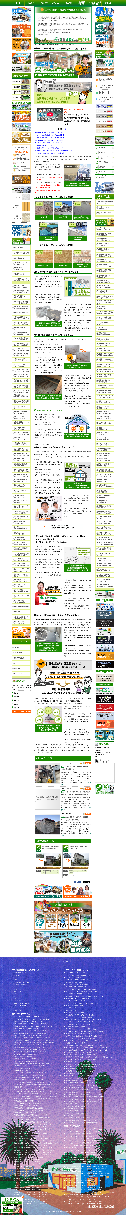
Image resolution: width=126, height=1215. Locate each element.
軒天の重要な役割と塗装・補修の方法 (20, 428)
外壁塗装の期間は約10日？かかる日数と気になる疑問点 (29, 1035)
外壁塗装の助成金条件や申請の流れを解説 (104, 239)
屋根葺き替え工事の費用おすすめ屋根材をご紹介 (21, 302)
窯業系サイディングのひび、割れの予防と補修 (104, 402)
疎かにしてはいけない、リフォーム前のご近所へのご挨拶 (29, 1045)
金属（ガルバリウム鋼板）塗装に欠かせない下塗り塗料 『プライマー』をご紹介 (88, 1197)
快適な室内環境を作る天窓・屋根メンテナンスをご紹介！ (81, 1068)
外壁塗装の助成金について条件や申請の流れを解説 (80, 1033)
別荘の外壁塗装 (70, 1115)
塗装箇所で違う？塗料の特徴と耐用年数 (103, 333)
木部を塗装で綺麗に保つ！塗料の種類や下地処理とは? (105, 470)
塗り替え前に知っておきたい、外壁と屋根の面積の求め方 (29, 1131)
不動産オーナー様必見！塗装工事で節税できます (104, 365)
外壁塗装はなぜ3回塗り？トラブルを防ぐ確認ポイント (28, 1105)
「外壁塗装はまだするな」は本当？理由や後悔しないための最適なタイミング (35, 1040)
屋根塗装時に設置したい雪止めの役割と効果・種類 (21, 454)
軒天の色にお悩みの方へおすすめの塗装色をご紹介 (21, 433)
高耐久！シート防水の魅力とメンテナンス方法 (21, 575)
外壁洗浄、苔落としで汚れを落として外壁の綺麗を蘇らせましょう (84, 1101)
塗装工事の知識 (18, 247)
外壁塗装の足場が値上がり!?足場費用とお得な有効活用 (81, 1120)
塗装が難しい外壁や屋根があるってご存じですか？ (105, 396)
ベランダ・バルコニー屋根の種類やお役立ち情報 (21, 554)
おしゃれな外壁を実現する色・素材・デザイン (105, 517)
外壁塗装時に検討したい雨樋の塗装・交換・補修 (21, 449)
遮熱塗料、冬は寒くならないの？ (75, 1178)
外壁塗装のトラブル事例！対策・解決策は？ (105, 506)
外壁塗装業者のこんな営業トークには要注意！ (105, 386)
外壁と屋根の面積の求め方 (21, 606)
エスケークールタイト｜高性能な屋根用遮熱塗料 (79, 1145)
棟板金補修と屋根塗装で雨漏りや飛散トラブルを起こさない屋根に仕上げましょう (36, 1143)
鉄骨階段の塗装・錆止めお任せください (21, 517)
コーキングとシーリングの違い (21, 596)
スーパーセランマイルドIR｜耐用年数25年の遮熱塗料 (80, 1136)
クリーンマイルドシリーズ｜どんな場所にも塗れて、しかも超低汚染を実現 (86, 1161)
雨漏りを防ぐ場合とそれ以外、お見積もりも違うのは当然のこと (53, 150)
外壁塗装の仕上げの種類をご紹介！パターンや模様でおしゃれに (31, 1204)
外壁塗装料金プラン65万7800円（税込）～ (78, 984)
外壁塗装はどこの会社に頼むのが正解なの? (25, 1119)
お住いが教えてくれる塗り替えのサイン (20, 263)
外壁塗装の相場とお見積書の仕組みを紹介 (104, 260)
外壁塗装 (21, 81)
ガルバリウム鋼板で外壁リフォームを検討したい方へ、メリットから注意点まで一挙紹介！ (38, 1075)
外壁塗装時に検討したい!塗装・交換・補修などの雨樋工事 (82, 1073)
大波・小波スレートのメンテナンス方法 (20, 622)
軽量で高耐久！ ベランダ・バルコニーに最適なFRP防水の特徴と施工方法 (34, 1150)
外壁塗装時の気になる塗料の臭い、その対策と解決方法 (29, 1047)
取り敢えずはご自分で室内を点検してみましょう (49, 142)
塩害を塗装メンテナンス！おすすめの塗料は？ (21, 585)
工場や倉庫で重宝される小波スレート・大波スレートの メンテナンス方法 (34, 1140)
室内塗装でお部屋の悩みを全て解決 (75, 1026)
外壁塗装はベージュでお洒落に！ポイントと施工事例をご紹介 (30, 1192)
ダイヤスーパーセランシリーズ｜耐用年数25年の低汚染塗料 (82, 1140)
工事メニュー (56, 3)
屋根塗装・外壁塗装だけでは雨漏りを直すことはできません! (30, 1052)
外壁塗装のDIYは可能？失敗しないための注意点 (104, 391)
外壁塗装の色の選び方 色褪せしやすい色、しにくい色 (28, 1021)
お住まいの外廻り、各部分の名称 (23, 1068)
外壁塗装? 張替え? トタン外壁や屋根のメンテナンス (80, 1043)
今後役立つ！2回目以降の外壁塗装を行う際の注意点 (80, 1022)
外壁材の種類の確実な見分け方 (101, 307)
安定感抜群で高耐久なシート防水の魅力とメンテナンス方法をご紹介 (32, 1154)
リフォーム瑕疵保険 (19, 984)
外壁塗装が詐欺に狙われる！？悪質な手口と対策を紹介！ (29, 1110)
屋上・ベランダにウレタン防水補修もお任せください (21, 570)
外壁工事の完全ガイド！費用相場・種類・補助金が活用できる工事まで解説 (34, 1042)
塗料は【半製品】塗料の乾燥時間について (21, 590)
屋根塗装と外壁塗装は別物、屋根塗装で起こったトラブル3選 (30, 1115)
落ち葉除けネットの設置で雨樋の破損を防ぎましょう (80, 1078)
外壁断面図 (17, 611)
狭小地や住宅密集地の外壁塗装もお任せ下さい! (21, 480)
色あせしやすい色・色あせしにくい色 (105, 92)
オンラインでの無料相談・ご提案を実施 (104, 228)
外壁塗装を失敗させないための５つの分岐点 (26, 1028)
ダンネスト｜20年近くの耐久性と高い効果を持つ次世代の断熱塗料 (84, 1157)
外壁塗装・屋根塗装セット (21, 92)
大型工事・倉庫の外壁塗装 (73, 1111)
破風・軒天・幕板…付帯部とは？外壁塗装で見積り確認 (81, 1059)
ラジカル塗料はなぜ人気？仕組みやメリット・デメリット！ (30, 1201)
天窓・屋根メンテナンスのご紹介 (20, 438)
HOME (36, 44)
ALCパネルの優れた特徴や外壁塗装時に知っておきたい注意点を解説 (32, 1129)
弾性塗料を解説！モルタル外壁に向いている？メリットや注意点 (31, 1199)
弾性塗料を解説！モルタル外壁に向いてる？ (105, 559)
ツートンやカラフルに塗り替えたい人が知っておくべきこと (106, 99)
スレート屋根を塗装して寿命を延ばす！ (77, 1108)
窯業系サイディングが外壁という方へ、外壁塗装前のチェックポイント (85, 1201)
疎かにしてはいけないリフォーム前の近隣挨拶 (104, 286)
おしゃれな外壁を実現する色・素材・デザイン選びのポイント (30, 1180)
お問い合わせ (18, 668)
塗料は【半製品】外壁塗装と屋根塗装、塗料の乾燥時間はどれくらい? (33, 1122)
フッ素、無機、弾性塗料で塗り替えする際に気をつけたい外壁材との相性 (33, 1138)
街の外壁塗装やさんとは (20, 972)
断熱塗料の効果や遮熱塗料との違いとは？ (104, 480)
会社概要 (108, 3)
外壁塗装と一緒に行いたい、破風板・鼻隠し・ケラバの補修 (82, 1061)
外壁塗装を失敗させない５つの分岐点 (104, 244)
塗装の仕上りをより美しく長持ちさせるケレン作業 (21, 391)
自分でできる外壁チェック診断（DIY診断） (25, 1061)
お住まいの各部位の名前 (21, 312)
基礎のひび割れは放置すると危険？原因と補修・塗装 (28, 1173)
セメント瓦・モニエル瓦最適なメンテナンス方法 (21, 506)
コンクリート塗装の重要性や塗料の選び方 (20, 543)
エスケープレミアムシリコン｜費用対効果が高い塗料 (80, 1143)
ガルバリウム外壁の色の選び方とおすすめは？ (26, 1077)
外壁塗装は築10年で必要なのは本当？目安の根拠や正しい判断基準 (32, 1037)
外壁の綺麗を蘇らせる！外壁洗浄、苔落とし (104, 454)
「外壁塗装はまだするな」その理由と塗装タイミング (21, 279)
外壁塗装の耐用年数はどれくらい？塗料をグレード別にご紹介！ (31, 1080)
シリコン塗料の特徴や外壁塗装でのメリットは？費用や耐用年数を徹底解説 (86, 1166)
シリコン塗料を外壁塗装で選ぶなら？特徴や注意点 (21, 344)
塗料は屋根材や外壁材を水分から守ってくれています (50, 140)
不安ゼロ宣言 (17, 994)
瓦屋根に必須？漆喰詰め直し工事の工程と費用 (78, 1052)
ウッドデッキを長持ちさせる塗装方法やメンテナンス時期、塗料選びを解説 (86, 1089)
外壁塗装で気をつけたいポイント (21, 407)
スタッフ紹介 (18, 652)
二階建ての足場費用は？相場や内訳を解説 (104, 381)
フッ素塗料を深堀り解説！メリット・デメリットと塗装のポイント (32, 1197)
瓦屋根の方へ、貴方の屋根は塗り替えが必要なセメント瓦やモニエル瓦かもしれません (89, 1057)
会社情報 (16, 996)
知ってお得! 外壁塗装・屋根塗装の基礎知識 (25, 1054)
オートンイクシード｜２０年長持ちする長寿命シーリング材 (82, 1164)
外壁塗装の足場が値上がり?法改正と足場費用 (105, 375)
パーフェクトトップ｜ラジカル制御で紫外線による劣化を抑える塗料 (84, 1129)
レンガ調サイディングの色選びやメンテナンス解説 (21, 370)
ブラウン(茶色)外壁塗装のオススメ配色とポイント (104, 548)
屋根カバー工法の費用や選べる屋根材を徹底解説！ (80, 1017)
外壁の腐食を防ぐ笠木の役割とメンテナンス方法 (21, 443)
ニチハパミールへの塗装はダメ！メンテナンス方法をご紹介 (30, 1164)
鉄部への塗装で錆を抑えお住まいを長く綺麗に (21, 512)
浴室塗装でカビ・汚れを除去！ (20, 533)
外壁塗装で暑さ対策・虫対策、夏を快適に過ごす (79, 1117)
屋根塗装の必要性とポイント (74, 1010)
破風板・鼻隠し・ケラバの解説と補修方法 (21, 422)
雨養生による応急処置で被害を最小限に (104, 496)
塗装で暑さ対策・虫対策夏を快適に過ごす (21, 354)
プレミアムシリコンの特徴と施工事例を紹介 (103, 569)
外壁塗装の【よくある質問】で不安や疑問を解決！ (27, 1016)
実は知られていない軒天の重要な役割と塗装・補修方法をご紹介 (83, 1064)
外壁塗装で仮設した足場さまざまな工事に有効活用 (105, 370)
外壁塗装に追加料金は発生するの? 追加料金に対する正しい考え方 (84, 1036)
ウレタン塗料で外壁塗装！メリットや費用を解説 (21, 338)
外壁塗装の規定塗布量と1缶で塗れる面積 (104, 449)
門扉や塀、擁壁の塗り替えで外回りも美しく (78, 1024)
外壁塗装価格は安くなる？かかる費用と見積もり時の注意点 (82, 998)
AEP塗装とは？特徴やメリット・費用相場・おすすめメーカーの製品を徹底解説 (87, 1175)
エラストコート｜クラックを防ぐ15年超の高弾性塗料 (80, 1152)
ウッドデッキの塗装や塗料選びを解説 (20, 527)
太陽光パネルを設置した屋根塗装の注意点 (104, 465)
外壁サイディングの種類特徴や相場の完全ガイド (21, 375)
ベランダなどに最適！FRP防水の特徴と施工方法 (21, 564)
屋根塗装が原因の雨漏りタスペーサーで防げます (21, 475)
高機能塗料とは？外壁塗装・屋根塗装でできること (21, 396)
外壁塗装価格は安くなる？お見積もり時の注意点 (21, 291)
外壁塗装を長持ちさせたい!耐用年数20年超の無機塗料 (105, 354)
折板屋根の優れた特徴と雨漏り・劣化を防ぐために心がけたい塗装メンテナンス (87, 1045)
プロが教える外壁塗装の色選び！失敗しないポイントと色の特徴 (31, 1019)
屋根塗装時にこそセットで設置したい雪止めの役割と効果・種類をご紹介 (86, 1075)
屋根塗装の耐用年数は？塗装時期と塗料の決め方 (104, 512)
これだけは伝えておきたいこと (22, 982)
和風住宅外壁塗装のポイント (103, 428)
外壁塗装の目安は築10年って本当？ (19, 268)
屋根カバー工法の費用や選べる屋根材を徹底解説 (21, 307)
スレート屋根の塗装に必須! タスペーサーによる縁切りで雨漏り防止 (32, 1117)
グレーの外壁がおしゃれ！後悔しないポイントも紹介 (105, 527)
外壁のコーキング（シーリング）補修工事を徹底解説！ (81, 1038)
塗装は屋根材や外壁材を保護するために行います (49, 132)
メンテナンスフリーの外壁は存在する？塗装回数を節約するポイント (32, 1073)
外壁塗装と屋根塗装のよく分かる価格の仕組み (78, 975)
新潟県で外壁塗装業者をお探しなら (23, 1003)
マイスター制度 (18, 989)
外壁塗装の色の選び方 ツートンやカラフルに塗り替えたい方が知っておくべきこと (36, 1026)
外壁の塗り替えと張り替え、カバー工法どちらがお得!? (29, 1066)
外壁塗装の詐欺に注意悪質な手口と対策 (103, 276)
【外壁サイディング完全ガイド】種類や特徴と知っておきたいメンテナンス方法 (35, 1094)
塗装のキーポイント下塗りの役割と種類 (103, 339)
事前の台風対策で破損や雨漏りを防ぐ (103, 491)
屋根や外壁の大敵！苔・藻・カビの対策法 (103, 459)
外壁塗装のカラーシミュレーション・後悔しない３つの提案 (30, 1030)
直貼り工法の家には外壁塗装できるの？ (103, 407)
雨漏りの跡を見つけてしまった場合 (45, 145)
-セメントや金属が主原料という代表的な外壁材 (49, 137)
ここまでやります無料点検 (73, 977)
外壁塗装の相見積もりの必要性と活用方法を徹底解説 (28, 1108)
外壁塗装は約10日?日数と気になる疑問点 (103, 281)
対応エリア (17, 998)
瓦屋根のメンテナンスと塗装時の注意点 (21, 501)
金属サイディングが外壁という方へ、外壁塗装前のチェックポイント (84, 1204)
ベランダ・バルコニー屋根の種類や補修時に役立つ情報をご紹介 (31, 1145)
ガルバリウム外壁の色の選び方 (103, 323)
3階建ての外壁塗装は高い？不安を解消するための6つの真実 (30, 1049)
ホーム (18, 3)
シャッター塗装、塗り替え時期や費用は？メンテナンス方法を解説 (84, 1094)
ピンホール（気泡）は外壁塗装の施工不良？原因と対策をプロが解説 (32, 1098)
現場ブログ (17, 977)
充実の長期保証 (18, 991)
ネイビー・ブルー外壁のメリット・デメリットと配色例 (29, 1183)
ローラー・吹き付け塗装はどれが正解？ (103, 444)
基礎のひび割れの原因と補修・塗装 (102, 501)
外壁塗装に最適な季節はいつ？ (21, 328)
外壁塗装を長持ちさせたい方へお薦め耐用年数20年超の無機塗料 (83, 1189)
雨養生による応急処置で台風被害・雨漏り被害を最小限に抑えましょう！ (33, 1171)
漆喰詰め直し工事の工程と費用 (103, 433)
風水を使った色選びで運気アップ (105, 80)
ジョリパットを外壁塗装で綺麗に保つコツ (105, 438)
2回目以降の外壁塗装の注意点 (102, 328)
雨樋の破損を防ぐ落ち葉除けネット (19, 459)
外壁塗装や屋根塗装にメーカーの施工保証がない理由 (105, 360)
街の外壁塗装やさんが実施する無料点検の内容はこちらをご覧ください (63, 526)
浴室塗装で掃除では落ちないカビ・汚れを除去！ (79, 1092)
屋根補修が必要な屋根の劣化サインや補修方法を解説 (80, 1080)
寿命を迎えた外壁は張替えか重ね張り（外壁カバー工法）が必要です (84, 1019)
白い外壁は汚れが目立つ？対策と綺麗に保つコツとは (105, 538)
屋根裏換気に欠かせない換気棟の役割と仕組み (21, 580)
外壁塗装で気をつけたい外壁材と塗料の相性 (21, 617)
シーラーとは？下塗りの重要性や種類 (103, 349)
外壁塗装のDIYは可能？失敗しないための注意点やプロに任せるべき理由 (33, 1063)
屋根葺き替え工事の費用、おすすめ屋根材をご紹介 (80, 1015)
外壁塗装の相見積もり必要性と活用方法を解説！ (105, 255)
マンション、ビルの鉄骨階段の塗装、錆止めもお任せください (83, 1085)
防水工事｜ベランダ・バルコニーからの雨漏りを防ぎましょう (83, 1029)
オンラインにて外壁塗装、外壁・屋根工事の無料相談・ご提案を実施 (84, 1031)
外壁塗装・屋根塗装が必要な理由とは (24, 1056)
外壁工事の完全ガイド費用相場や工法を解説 (20, 286)
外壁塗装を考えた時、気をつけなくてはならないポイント (29, 1103)
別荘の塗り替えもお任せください (105, 213)
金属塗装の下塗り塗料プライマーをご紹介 (103, 344)
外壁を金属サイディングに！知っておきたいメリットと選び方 (83, 1040)
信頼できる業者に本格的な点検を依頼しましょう (49, 148)
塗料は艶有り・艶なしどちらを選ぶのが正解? (104, 412)
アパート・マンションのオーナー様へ (104, 207)
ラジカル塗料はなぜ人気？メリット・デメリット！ (105, 580)
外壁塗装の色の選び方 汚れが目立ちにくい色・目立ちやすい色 (31, 1023)
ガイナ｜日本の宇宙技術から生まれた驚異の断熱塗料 (80, 1159)
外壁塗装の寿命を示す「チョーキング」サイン (21, 359)
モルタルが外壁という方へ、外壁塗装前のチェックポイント (82, 1199)
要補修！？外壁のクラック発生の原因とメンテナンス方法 (29, 1089)
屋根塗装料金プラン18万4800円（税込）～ (78, 987)
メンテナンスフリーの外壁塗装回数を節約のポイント (105, 312)
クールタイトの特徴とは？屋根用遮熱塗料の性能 (105, 575)
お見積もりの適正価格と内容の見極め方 (104, 270)
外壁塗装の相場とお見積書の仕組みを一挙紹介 (78, 994)
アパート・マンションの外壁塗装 (75, 1113)
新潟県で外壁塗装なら (20, 658)
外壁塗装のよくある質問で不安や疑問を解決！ (105, 234)
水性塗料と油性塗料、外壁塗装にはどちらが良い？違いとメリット (84, 1187)
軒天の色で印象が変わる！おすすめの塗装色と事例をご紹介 (82, 1066)
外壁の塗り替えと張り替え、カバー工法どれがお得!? (104, 302)
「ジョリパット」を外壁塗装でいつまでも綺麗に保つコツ (29, 1136)
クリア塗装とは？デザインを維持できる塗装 (21, 349)
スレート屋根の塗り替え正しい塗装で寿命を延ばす (21, 470)
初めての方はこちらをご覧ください (75, 972)
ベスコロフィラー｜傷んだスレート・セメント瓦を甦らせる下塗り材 (84, 1138)
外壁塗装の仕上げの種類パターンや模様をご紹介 (104, 564)
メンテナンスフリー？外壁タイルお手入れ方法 (104, 423)
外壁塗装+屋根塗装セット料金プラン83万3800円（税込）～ (82, 989)
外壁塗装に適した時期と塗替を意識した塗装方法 (21, 323)
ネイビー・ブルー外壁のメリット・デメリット (104, 522)
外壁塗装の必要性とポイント (74, 1008)
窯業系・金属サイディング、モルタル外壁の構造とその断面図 (30, 1133)
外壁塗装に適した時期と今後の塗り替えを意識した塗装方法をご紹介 (32, 1082)
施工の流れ (69, 3)
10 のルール (17, 987)
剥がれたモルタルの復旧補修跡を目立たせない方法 (21, 380)
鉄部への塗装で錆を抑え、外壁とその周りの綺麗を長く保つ (82, 1082)
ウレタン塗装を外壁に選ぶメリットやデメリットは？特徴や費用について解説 (87, 1171)
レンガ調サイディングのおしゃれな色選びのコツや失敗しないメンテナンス (34, 1091)
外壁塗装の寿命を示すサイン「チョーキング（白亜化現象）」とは (32, 1087)
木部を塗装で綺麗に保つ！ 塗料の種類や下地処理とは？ (29, 1161)
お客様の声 (44, 3)
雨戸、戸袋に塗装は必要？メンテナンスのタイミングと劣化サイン (84, 1099)
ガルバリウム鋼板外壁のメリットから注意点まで (104, 318)
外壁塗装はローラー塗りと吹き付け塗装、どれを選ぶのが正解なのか (32, 1124)
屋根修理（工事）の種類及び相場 (20, 297)
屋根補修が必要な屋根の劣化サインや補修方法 (21, 464)
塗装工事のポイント (20, 258)
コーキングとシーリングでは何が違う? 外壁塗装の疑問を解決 (30, 1126)
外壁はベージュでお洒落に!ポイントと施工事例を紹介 (105, 543)
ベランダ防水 (21, 97)
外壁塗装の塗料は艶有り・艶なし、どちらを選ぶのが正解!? (82, 1185)
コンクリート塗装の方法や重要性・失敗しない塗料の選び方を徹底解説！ (86, 1096)
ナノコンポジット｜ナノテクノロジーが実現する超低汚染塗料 (83, 1150)
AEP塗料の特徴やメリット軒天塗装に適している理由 (105, 585)
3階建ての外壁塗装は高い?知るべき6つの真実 (105, 297)
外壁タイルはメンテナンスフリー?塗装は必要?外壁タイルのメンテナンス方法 (87, 1047)
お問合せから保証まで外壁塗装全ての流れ (77, 979)
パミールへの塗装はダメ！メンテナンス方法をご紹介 (105, 475)
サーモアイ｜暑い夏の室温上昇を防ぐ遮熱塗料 (78, 1133)
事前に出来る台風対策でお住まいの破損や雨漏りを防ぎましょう (31, 1168)
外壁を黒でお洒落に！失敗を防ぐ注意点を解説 (104, 533)
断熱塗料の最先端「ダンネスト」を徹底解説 (105, 485)
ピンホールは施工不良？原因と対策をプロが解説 (21, 386)
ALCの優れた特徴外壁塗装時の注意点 (20, 601)
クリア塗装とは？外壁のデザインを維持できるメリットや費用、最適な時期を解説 (88, 1173)
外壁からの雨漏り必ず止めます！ (75, 1005)
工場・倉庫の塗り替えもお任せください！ (105, 202)
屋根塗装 (21, 87)
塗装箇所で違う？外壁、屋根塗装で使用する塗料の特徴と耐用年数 (84, 1180)
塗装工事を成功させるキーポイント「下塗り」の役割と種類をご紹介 (84, 1194)
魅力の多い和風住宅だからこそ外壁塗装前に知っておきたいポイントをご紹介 (87, 1050)
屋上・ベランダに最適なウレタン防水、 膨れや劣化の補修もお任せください (34, 1152)
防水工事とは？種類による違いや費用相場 (21, 559)
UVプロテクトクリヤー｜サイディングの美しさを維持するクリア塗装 (85, 1154)
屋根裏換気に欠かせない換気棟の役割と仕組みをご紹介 (29, 1157)
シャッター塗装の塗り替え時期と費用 (20, 538)
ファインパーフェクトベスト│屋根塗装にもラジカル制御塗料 (82, 1131)
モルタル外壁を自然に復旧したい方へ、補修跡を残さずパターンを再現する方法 (35, 1096)
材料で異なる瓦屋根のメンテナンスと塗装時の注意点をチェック (83, 1054)
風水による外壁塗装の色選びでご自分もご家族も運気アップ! (30, 1033)
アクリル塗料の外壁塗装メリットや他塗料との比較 (21, 333)
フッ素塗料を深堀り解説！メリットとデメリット (105, 554)
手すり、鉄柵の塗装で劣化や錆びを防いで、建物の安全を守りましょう (85, 1087)
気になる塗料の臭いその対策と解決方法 (103, 291)
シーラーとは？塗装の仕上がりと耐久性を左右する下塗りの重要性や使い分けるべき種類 (90, 1192)
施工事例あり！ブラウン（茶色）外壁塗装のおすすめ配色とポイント (32, 1194)
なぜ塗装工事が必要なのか (21, 253)
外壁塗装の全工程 (19, 274)
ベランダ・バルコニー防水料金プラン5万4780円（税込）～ (82, 991)
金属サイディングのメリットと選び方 (20, 485)
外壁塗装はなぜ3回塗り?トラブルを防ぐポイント (21, 412)
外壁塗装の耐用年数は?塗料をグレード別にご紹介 (21, 317)
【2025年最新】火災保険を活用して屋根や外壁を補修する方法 (83, 1003)
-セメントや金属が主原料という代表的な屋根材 (49, 135)
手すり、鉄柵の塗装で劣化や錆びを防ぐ (20, 522)
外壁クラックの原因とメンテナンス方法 (20, 365)
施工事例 (31, 3)
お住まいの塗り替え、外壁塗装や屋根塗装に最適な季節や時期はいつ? (33, 1084)
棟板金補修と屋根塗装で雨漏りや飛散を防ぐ (21, 548)
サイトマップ (18, 673)
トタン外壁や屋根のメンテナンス (20, 491)
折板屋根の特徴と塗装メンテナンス (19, 496)
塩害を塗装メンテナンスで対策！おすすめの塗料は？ (28, 1159)
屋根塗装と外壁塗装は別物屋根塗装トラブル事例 (21, 401)
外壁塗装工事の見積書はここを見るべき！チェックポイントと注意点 (84, 996)
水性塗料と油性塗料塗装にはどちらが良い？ (104, 417)
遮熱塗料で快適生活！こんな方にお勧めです (78, 1147)
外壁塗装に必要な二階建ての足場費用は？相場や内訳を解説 (82, 1122)
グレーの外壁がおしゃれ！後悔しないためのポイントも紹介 (30, 1185)
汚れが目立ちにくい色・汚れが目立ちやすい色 (106, 86)
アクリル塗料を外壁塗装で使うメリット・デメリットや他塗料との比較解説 (86, 1168)
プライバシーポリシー (20, 663)
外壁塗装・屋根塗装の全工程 (74, 982)
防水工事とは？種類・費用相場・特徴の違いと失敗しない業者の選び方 (33, 1147)
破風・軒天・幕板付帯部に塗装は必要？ (20, 417)
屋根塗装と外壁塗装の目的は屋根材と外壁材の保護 (50, 153)
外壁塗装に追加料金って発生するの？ (103, 249)
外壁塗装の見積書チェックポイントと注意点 (105, 265)
